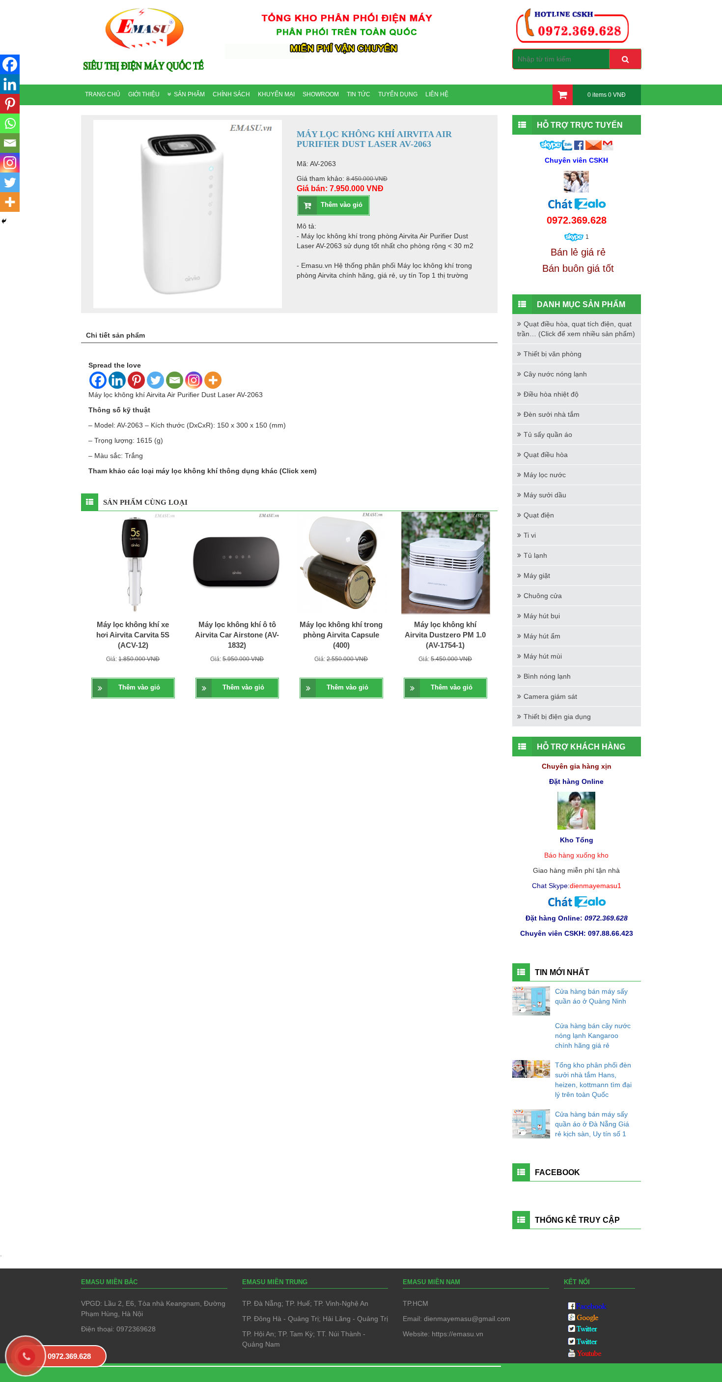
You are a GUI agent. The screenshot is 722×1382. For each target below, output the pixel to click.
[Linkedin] (117, 380)
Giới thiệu (144, 94)
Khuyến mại (276, 94)
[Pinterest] (136, 380)
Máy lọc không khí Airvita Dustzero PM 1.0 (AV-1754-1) (445, 635)
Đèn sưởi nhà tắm (552, 414)
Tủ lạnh (535, 555)
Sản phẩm (189, 94)
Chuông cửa (543, 596)
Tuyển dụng (397, 94)
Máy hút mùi (543, 656)
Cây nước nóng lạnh (555, 374)
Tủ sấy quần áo (548, 434)
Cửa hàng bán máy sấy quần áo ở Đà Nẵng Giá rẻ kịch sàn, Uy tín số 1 (592, 1124)
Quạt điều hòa (546, 455)
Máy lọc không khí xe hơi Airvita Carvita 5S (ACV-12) (132, 635)
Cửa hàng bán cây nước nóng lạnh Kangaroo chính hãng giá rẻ (593, 1035)
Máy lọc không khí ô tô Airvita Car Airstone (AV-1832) (237, 635)
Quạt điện (539, 515)
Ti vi (530, 535)
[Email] (174, 380)
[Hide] (4, 221)
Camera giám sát (550, 696)
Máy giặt (537, 575)
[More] (213, 380)
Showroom (321, 94)
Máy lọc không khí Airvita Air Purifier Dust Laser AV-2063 (175, 395)
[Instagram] (193, 380)
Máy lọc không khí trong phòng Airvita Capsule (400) (341, 635)
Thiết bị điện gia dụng (557, 716)
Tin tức (358, 94)
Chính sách (231, 94)
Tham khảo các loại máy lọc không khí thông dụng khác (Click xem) (202, 471)
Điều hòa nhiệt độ (551, 394)
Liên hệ (436, 94)
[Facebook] (98, 380)
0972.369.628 (69, 1356)
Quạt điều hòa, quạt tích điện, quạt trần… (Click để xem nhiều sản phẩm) (576, 329)
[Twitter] (155, 380)
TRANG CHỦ (102, 94)
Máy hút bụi (542, 616)
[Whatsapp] (10, 123)
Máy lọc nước (545, 475)
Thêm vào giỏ (341, 204)
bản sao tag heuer (116, 1373)
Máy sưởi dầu (545, 495)
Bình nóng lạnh (547, 676)
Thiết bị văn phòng (553, 354)
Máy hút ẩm (542, 636)
